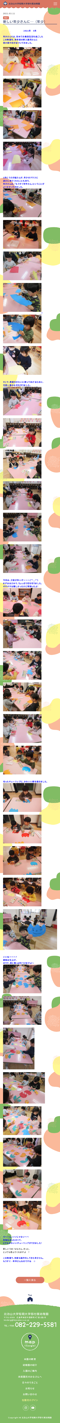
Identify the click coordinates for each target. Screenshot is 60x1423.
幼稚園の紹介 (30, 1365)
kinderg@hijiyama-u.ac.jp (16, 1320)
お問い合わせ (30, 1394)
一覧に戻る (30, 1280)
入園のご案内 (30, 1370)
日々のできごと (30, 1382)
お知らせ (30, 1388)
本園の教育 (30, 1359)
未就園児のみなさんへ (30, 1376)
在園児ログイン (30, 1400)
